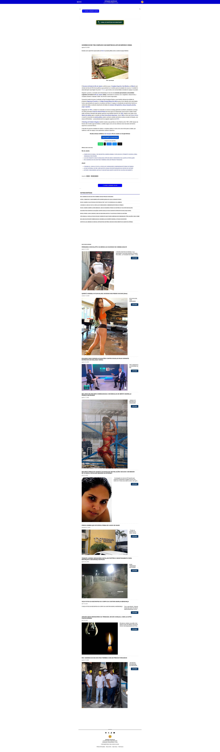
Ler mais (134, 258)
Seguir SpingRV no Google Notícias (110, 137)
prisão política (98, 117)
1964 (122, 115)
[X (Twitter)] (108, 733)
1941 (90, 109)
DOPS (117, 119)
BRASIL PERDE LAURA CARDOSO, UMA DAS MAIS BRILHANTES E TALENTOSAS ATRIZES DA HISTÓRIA (103, 213)
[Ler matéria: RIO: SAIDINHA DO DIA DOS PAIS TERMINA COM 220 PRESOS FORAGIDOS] (135, 665)
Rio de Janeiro (99, 94)
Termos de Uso (108, 746)
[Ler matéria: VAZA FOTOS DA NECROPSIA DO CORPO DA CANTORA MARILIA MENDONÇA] (135, 609)
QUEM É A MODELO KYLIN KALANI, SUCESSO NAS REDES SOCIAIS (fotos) (104, 293)
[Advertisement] (110, 34)
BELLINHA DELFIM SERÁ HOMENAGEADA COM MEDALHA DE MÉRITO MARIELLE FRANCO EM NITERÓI (103, 219)
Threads (119, 143)
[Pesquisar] (140, 9)
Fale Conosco (120, 746)
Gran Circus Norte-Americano (109, 115)
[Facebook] (106, 733)
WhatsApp (100, 143)
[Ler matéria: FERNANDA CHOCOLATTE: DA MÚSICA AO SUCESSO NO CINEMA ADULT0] (135, 254)
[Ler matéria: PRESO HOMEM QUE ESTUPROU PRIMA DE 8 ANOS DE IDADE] (135, 533)
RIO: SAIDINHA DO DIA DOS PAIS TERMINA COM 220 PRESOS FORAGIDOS (103, 159)
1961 (122, 113)
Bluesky (114, 143)
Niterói (102, 50)
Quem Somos (114, 746)
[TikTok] (111, 733)
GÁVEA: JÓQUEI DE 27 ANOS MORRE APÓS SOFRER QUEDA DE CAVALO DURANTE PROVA (100, 199)
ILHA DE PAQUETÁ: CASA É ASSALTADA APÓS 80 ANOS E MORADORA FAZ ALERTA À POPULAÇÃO (109, 158)
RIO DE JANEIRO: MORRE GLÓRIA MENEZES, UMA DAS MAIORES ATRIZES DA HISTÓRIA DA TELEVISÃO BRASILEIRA (106, 207)
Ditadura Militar (134, 115)
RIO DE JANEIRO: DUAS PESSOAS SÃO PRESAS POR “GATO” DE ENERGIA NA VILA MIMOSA (101, 202)
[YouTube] (114, 733)
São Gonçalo (107, 133)
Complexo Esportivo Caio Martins (120, 86)
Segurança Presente (92, 101)
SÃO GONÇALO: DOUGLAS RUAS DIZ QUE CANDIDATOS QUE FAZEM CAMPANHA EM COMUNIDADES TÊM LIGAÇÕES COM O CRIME (109, 216)
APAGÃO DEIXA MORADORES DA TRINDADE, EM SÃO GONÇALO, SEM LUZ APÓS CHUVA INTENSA (107, 617)
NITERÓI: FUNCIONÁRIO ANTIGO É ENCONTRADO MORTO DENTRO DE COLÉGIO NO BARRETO (108, 170)
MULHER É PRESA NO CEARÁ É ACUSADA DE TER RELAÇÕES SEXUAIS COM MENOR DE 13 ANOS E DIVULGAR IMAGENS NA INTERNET (108, 472)
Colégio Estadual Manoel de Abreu (109, 101)
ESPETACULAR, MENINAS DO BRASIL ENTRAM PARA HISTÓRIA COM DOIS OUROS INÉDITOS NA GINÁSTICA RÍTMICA (106, 221)
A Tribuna (103, 90)
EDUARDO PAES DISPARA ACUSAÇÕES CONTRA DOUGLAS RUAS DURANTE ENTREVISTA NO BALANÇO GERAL (105, 210)
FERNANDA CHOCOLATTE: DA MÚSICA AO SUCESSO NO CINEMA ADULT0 (104, 247)
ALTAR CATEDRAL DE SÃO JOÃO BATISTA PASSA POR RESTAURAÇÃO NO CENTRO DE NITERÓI (108, 168)
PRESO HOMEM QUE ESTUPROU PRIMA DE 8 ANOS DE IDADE (101, 525)
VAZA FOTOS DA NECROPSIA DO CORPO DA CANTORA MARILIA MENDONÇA (105, 601)
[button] (79, 2)
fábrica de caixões (86, 115)
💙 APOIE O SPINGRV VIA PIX (90, 11)
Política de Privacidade (101, 746)
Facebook (109, 143)
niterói (88, 176)
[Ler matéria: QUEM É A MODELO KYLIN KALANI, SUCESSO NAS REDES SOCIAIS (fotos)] (135, 301)
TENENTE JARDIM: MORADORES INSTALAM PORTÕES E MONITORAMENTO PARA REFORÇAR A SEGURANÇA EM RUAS (107, 559)
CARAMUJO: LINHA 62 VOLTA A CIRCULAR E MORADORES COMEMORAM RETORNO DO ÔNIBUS (108, 166)
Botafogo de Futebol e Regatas (91, 122)
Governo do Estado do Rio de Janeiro (92, 86)
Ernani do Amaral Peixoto (99, 111)
